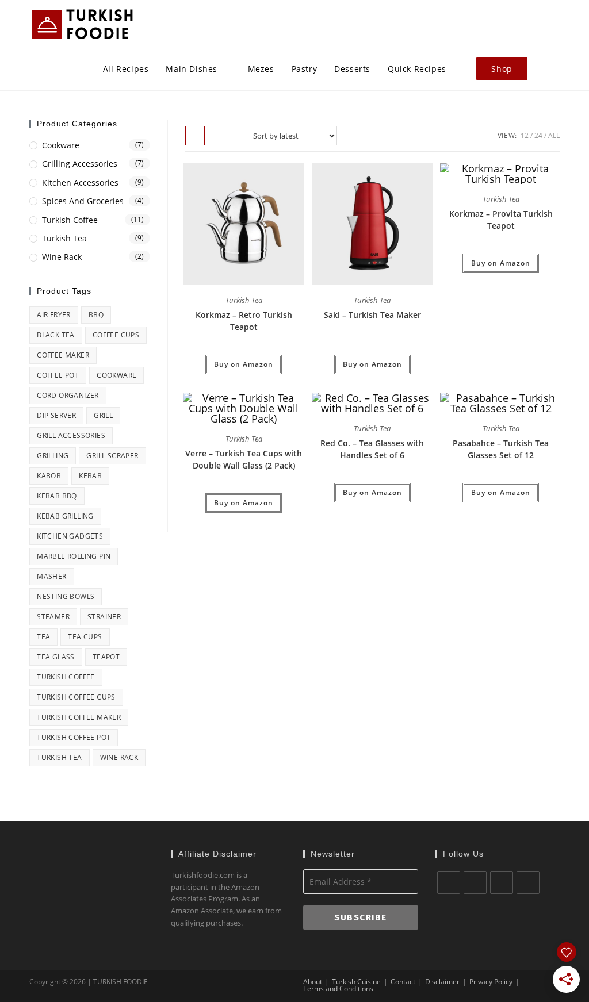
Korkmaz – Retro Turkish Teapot (244, 320)
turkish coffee (66, 677)
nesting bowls (65, 596)
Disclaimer (442, 981)
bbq (96, 315)
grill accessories (71, 435)
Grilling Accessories (79, 163)
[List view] (220, 135)
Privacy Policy (490, 981)
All (554, 135)
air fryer (54, 315)
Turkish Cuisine (356, 981)
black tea (56, 335)
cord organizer (68, 395)
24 (538, 135)
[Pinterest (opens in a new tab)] (538, 21)
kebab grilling (65, 516)
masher (51, 576)
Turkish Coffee (70, 219)
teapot (106, 657)
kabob (49, 476)
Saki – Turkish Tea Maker (372, 314)
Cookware (60, 145)
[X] (448, 882)
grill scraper (112, 455)
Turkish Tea (243, 300)
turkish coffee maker (79, 717)
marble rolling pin (73, 556)
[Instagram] (501, 882)
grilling (52, 455)
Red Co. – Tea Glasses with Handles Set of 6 (372, 448)
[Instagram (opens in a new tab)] (555, 21)
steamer (53, 616)
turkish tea (59, 757)
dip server (56, 415)
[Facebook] (475, 882)
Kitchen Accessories (80, 182)
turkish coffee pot (73, 737)
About (312, 981)
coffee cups (116, 335)
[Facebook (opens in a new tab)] (521, 21)
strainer (104, 616)
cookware (116, 375)
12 (525, 135)
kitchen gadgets (70, 536)
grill (103, 415)
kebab (90, 476)
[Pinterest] (528, 882)
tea (43, 637)
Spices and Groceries (83, 200)
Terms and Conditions (338, 988)
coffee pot (58, 375)
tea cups (85, 637)
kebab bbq (57, 496)
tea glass (56, 657)
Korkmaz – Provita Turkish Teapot (501, 219)
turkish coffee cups (76, 697)
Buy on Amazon (243, 364)
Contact (403, 981)
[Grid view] (195, 135)
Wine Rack (62, 256)
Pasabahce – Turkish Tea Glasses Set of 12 (501, 448)
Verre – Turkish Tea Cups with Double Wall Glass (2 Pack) (243, 459)
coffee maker (63, 355)
